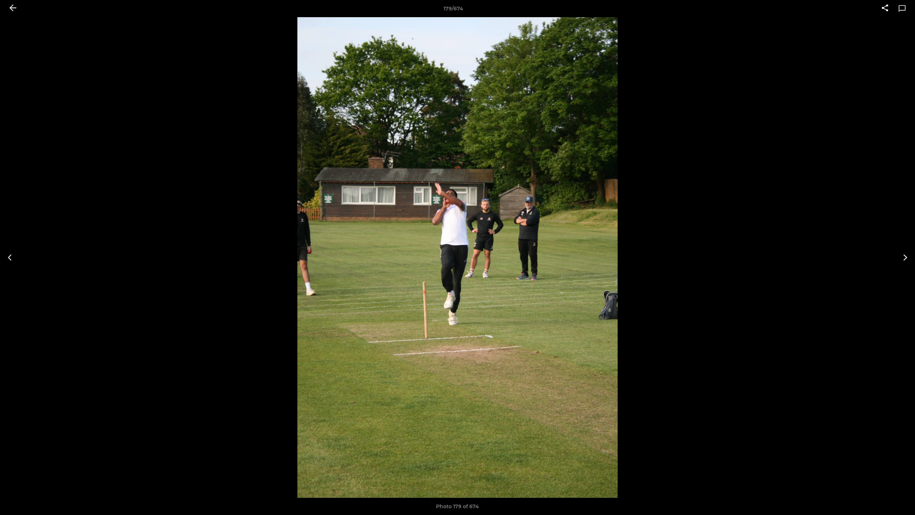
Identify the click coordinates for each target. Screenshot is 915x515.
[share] (885, 9)
